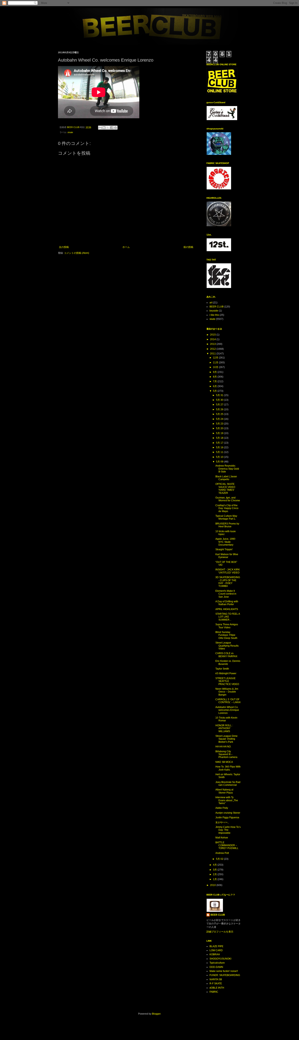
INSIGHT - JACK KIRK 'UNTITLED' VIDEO (227, 571)
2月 (215, 874)
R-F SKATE (216, 983)
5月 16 (220, 447)
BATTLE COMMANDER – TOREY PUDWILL (226, 845)
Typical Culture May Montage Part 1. (226, 517)
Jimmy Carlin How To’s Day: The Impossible (228, 830)
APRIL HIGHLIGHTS (226, 609)
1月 (215, 879)
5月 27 (220, 404)
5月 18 (220, 437)
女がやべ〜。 (222, 822)
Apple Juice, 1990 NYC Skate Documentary (225, 541)
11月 (216, 362)
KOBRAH (215, 954)
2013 (213, 344)
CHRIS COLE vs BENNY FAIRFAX (226, 655)
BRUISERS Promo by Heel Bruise (227, 525)
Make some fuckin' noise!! (224, 971)
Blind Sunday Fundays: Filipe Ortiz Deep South (226, 635)
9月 (215, 372)
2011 (213, 353)
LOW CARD (216, 950)
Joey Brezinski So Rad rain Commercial (227, 783)
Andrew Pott (222, 853)
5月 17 (220, 442)
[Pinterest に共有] (115, 128)
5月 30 (220, 399)
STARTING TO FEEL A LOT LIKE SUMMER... (227, 616)
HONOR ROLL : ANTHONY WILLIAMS (224, 728)
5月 (215, 391)
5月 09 (220, 461)
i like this (214, 315)
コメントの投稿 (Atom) (76, 253)
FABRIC (214, 991)
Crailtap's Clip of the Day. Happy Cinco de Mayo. (226, 508)
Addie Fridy (221, 808)
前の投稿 (188, 247)
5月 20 (220, 428)
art (211, 302)
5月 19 (220, 433)
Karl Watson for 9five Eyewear (226, 556)
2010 (213, 885)
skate (70, 132)
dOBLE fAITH (217, 987)
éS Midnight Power (225, 673)
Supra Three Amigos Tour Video (226, 626)
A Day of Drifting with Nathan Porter (226, 603)
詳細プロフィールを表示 (219, 931)
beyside (214, 310)
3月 (215, 869)
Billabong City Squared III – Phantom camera (226, 754)
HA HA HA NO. (223, 746)
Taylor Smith (222, 668)
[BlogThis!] (104, 128)
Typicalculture (217, 962)
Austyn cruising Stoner (227, 812)
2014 (213, 339)
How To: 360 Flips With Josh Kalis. (228, 768)
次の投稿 (64, 247)
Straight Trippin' (224, 549)
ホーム (126, 247)
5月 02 (220, 859)
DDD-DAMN (216, 967)
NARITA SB (216, 979)
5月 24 (220, 419)
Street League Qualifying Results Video (227, 645)
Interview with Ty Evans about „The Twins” (226, 800)
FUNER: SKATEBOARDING (225, 975)
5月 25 (220, 414)
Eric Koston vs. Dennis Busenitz (227, 662)
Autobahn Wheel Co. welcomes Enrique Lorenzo (227, 710)
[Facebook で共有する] (112, 128)
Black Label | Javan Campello (226, 478)
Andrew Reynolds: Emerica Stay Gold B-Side (227, 468)
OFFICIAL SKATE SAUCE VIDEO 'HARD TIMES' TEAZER (225, 488)
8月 (215, 376)
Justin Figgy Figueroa (227, 817)
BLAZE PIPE (216, 946)
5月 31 (220, 395)
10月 (216, 367)
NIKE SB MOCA (224, 762)
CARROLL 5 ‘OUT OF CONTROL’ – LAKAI (227, 701)
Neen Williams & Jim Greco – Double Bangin (226, 691)
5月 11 (220, 452)
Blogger (156, 1013)
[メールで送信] (100, 128)
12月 (216, 357)
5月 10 (220, 457)
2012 (213, 348)
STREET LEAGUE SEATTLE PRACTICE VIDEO (227, 681)
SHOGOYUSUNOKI (220, 958)
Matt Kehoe (221, 837)
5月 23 (220, 423)
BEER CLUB (217, 306)
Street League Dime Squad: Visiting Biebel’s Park (226, 739)
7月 (215, 381)
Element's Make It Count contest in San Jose (225, 593)
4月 (215, 864)
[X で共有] (108, 128)
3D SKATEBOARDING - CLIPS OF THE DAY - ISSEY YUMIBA (227, 581)
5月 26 (220, 409)
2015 (213, 334)
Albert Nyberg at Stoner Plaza (224, 791)
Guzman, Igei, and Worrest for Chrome (227, 499)
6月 (215, 386)
